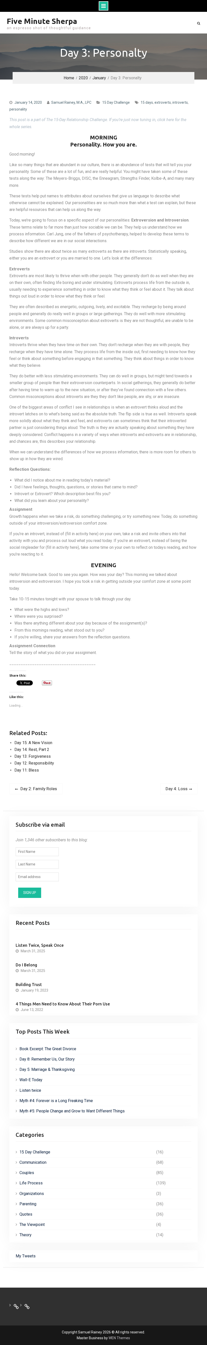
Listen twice (30, 1090)
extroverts (162, 102)
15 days (147, 102)
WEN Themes (119, 1338)
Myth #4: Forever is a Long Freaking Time (56, 1100)
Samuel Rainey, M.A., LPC (71, 102)
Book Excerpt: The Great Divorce (47, 1048)
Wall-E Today (30, 1079)
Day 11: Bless (26, 770)
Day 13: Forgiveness (32, 756)
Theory (25, 1234)
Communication (32, 1162)
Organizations (31, 1193)
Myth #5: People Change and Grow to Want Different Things (72, 1111)
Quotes (25, 1214)
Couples (26, 1172)
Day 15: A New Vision (33, 742)
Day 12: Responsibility (34, 763)
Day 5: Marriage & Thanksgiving (47, 1069)
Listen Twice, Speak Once (40, 945)
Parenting (27, 1204)
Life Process (31, 1183)
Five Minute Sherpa (42, 21)
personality (18, 109)
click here (165, 119)
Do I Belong (26, 965)
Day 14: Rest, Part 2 (31, 749)
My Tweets (26, 1256)
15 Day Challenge (116, 102)
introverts (180, 102)
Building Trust (29, 984)
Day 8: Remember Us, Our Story (47, 1059)
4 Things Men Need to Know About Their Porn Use (63, 1004)
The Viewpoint (32, 1224)
